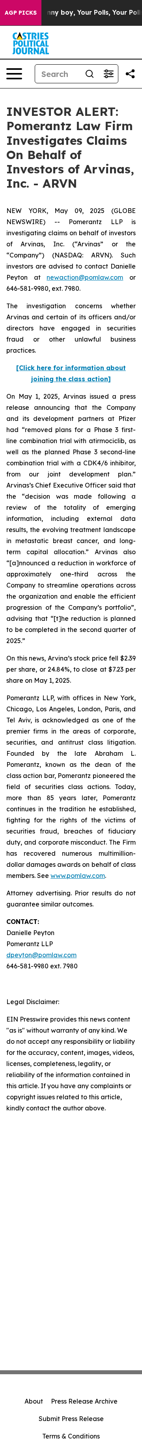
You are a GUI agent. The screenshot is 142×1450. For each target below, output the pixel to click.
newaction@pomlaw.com (85, 277)
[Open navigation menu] (14, 74)
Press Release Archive (84, 1401)
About (33, 1401)
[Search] (89, 74)
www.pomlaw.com (77, 876)
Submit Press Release (71, 1419)
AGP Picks (21, 12)
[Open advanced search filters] (108, 74)
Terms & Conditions (71, 1436)
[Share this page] (130, 74)
